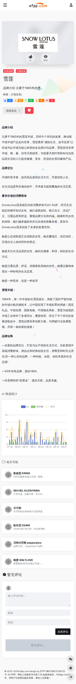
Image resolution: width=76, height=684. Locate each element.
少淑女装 (21, 71)
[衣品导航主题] (38, 5)
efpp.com (24, 671)
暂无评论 (14, 574)
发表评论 (63, 631)
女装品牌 (8, 71)
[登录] (71, 5)
